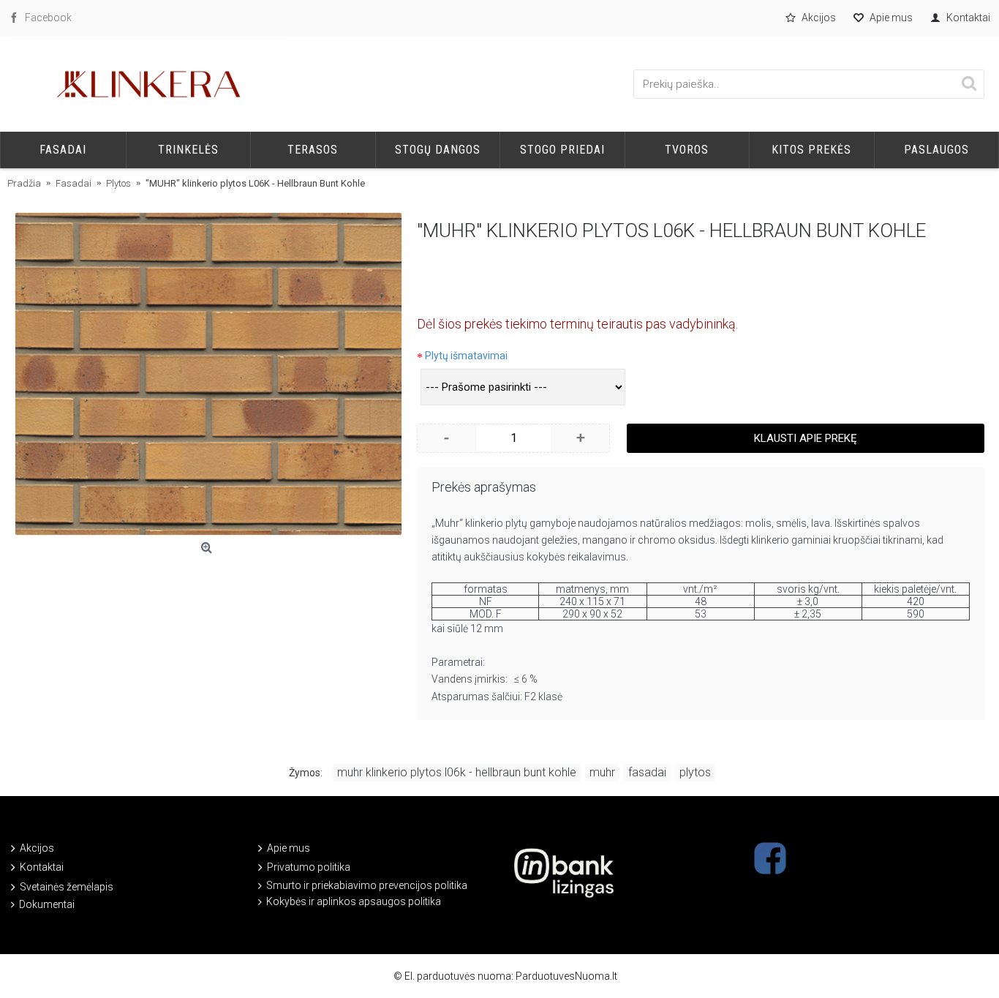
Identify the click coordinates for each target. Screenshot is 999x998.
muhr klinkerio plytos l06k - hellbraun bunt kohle (456, 772)
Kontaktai (42, 867)
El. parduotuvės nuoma (457, 976)
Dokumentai (47, 904)
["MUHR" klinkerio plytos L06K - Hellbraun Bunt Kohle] (208, 374)
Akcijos (37, 848)
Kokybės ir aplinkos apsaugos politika (353, 901)
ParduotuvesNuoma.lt (566, 976)
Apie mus (288, 848)
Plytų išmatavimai (466, 355)
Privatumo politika (308, 867)
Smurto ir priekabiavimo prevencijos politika (366, 885)
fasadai (647, 772)
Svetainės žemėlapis (66, 887)
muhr (602, 772)
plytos (695, 772)
